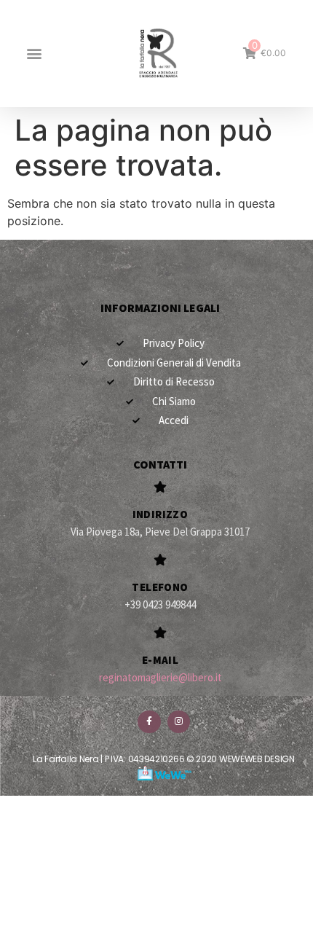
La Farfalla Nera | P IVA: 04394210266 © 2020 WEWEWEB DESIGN (163, 759)
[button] (34, 54)
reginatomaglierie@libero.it (160, 677)
